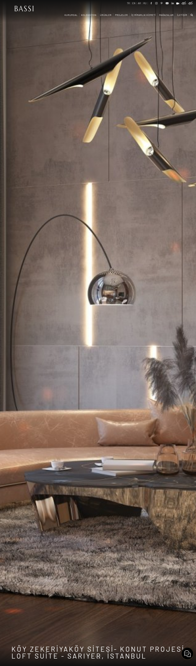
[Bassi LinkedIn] (172, 3)
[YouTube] (167, 3)
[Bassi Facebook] (151, 3)
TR (128, 3)
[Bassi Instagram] (156, 3)
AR (139, 3)
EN (133, 3)
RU (144, 3)
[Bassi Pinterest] (161, 3)
